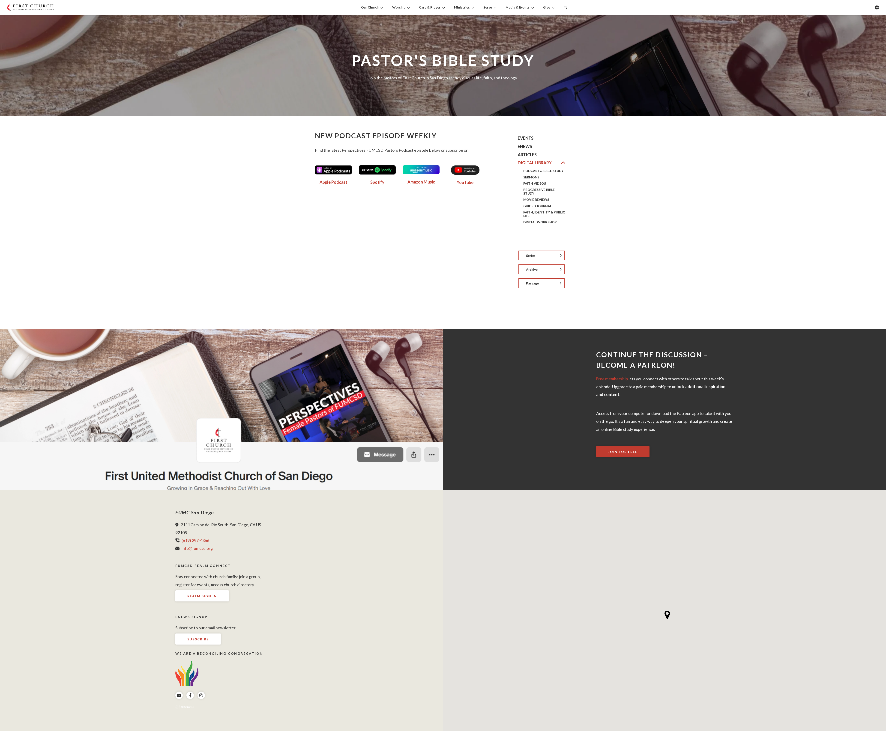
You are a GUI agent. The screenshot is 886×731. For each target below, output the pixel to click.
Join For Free (623, 452)
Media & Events (518, 7)
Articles (527, 155)
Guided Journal (537, 206)
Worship (398, 7)
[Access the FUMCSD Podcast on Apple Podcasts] (333, 169)
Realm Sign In (202, 596)
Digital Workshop (540, 222)
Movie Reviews (536, 199)
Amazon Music (421, 181)
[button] (667, 615)
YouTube (465, 182)
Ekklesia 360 (184, 707)
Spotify (377, 182)
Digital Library (535, 163)
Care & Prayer (429, 7)
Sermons (531, 177)
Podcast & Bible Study (543, 170)
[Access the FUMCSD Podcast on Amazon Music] (421, 169)
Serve (487, 7)
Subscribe (198, 639)
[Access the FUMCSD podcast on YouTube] (465, 169)
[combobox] (541, 255)
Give (546, 7)
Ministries (462, 7)
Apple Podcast (333, 182)
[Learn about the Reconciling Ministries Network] (186, 673)
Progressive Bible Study (539, 191)
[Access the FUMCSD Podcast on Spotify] (377, 169)
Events (525, 138)
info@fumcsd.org (197, 548)
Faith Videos (534, 183)
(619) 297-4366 (195, 540)
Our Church (370, 7)
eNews (525, 146)
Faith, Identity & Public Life (544, 214)
